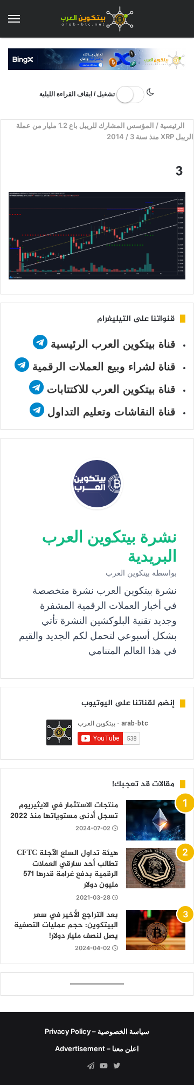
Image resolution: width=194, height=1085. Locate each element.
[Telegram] (90, 1066)
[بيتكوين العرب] (97, 18)
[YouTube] (103, 1066)
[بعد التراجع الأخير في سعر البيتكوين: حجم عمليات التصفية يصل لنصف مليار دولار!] (155, 930)
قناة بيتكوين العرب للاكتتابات (110, 389)
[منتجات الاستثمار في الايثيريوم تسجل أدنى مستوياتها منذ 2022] (155, 820)
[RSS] (77, 1066)
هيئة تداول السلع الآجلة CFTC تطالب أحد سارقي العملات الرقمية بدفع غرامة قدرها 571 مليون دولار (67, 869)
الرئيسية (173, 125)
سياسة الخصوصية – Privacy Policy (97, 1031)
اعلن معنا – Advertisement (97, 1048)
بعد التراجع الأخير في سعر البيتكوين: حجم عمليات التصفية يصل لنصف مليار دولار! (66, 925)
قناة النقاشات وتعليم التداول (111, 412)
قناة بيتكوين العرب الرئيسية (113, 344)
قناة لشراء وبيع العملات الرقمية (104, 366)
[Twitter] (116, 1066)
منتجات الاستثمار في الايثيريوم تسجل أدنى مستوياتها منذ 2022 (64, 810)
